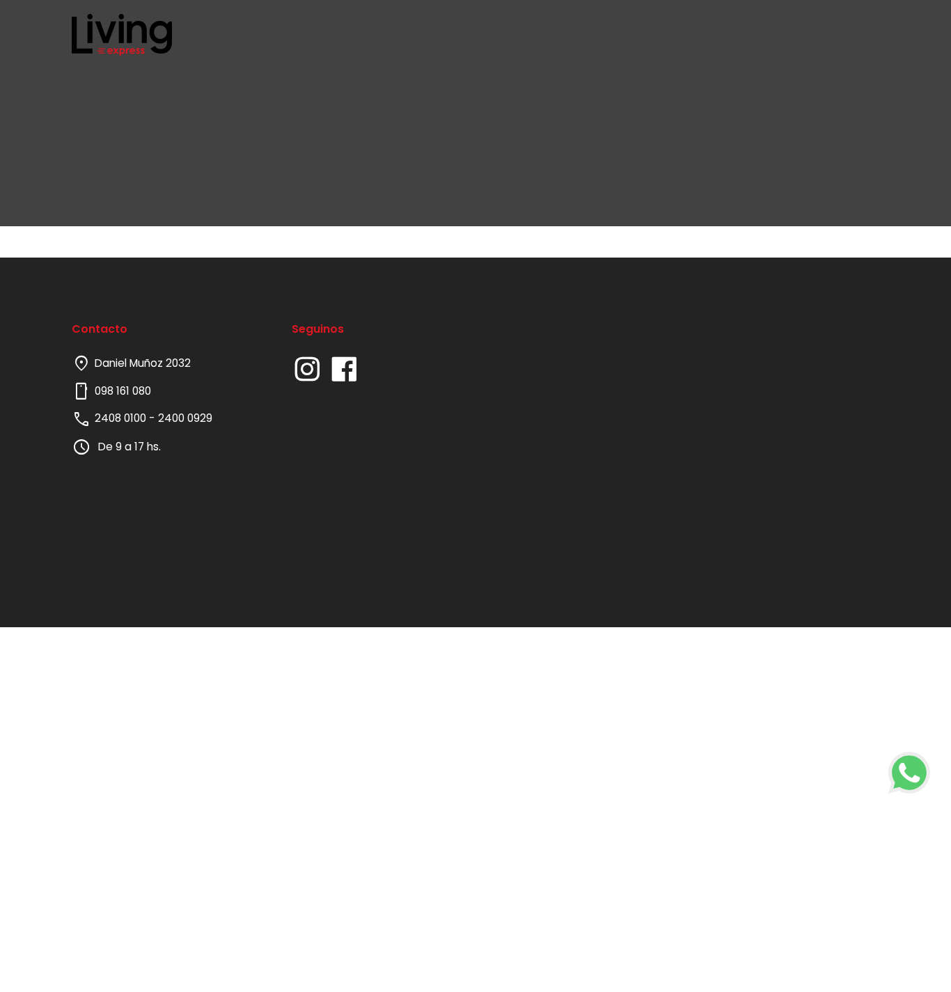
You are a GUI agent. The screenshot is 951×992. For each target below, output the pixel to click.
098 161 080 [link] (111, 391)
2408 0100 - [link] (125, 418)
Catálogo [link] (665, 34)
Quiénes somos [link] (571, 34)
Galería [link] (739, 34)
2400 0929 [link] (185, 418)
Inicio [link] (488, 34)
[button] (867, 35)
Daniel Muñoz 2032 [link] (131, 363)
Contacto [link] (814, 34)
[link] (909, 773)
